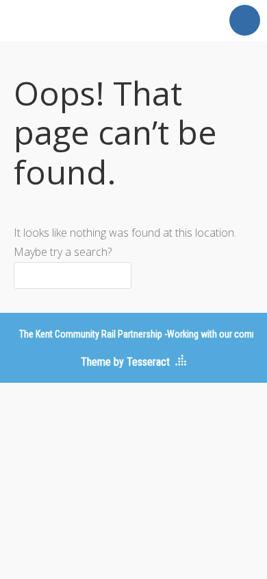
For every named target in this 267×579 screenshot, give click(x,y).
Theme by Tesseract (125, 361)
